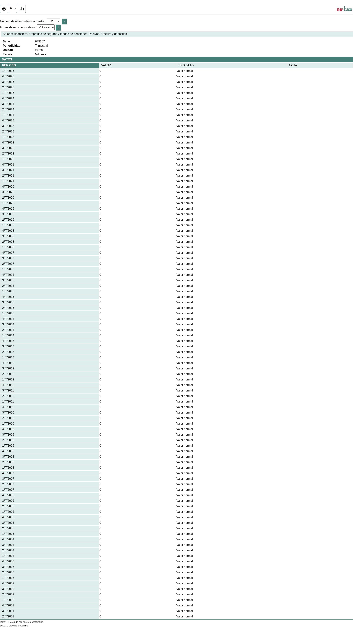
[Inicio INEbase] (344, 9)
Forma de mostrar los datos (17, 27)
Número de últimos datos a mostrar (22, 21)
